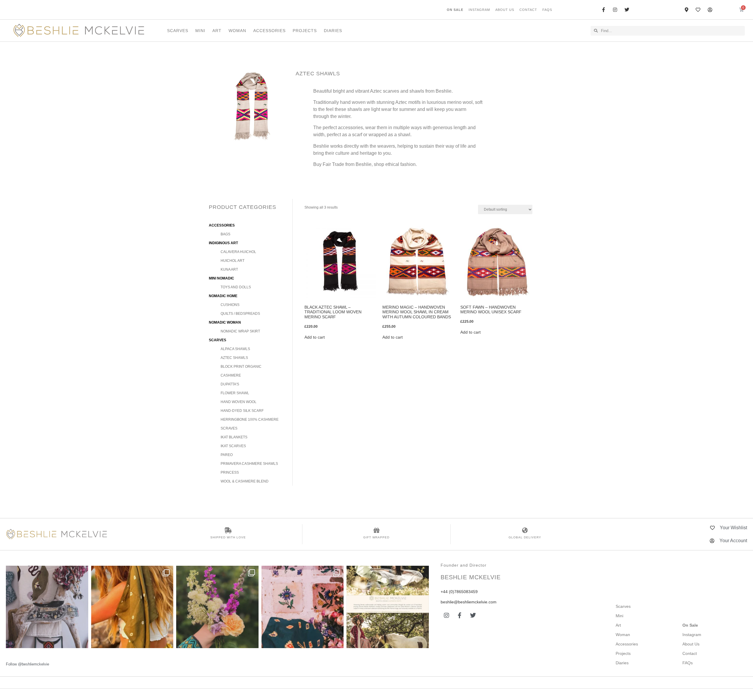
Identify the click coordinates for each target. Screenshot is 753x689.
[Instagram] (446, 615)
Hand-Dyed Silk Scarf (242, 411)
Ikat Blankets (234, 437)
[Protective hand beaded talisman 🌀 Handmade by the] (217, 607)
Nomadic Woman (225, 322)
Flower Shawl (235, 393)
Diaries (333, 30)
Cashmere (231, 375)
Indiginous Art (223, 243)
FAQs (547, 9)
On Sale (455, 9)
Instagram (479, 9)
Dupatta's (230, 384)
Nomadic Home (223, 296)
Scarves (177, 30)
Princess (230, 472)
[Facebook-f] (460, 615)
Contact (528, 9)
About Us (504, 9)
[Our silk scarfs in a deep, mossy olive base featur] (132, 607)
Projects (305, 30)
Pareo (227, 455)
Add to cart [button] (314, 337)
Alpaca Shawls (235, 349)
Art (216, 30)
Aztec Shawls (234, 358)
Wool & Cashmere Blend (245, 481)
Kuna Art (229, 269)
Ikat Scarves (233, 446)
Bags (225, 234)
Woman (237, 30)
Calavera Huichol (238, 252)
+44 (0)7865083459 (459, 591)
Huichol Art (232, 261)
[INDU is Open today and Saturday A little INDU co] (47, 607)
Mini (200, 30)
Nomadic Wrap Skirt (240, 331)
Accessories (269, 30)
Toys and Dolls (236, 287)
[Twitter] (473, 615)
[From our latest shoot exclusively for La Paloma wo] (387, 607)
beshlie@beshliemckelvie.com (469, 602)
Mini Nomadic (221, 278)
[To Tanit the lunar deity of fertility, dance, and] (302, 607)
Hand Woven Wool (238, 402)
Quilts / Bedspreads (240, 314)
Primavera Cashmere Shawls (249, 464)
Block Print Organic (241, 367)
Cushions (230, 305)
